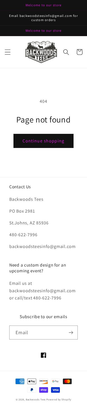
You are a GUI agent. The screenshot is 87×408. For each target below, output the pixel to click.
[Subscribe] (70, 333)
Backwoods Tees (36, 399)
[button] (7, 52)
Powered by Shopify (58, 399)
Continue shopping (43, 141)
